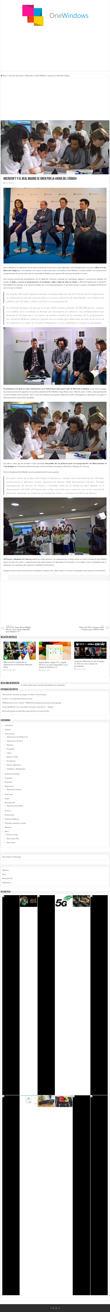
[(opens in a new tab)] (19, 651)
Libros (9, 753)
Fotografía (10, 749)
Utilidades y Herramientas (16, 769)
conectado (40, 685)
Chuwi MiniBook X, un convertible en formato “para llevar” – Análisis (27, 707)
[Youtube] (56, 1308)
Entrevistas (9, 794)
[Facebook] (51, 1308)
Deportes (10, 745)
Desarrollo (8, 782)
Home (4, 76)
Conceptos (8, 778)
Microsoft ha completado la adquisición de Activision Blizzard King (17, 664)
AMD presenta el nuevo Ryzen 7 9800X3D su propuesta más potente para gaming (31, 703)
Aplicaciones (9, 734)
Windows (8, 827)
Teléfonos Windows (12, 819)
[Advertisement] (55, 49)
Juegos (7, 798)
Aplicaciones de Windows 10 (17, 737)
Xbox (7, 831)
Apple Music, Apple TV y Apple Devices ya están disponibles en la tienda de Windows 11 (53, 664)
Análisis (8, 730)
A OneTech (9, 725)
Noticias (8, 811)
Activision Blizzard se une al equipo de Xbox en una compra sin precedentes (89, 663)
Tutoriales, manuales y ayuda (15, 823)
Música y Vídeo (12, 757)
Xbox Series (11, 843)
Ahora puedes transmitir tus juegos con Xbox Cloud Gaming (24, 695)
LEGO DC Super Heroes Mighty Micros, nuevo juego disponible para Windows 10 (18, 629)
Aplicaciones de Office (15, 806)
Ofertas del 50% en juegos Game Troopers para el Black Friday (91, 627)
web (51, 571)
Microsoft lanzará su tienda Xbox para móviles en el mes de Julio (25, 711)
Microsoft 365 (10, 803)
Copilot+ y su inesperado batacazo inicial (17, 699)
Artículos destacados (16, 76)
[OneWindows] (55, 15)
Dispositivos (9, 786)
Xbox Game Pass (13, 839)
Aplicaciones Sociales (15, 741)
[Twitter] (53, 1308)
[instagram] (59, 1308)
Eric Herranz (10, 183)
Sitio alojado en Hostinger (11, 857)
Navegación (11, 761)
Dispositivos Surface (14, 789)
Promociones (9, 815)
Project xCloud (12, 835)
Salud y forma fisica (14, 765)
